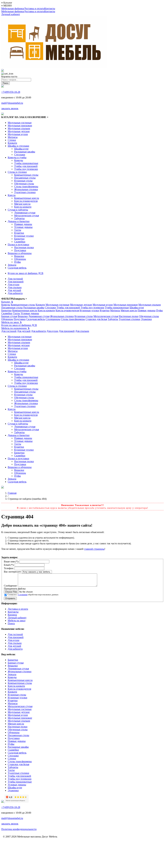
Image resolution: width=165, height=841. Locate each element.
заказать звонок (9, 108)
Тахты (17, 230)
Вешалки (19, 256)
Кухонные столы (23, 180)
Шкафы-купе (21, 148)
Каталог (7, 301)
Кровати (12, 143)
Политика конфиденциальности (19, 829)
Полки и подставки (18, 244)
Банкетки (19, 238)
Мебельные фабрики (12, 8)
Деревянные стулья (24, 212)
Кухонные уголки (24, 235)
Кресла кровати (22, 206)
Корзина (12, 614)
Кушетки (19, 233)
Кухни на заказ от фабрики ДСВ (25, 273)
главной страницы (94, 549)
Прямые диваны (23, 224)
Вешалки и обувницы (20, 253)
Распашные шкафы (24, 151)
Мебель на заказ (11, 322)
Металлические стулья (26, 215)
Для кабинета (15, 293)
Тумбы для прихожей (26, 166)
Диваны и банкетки (18, 221)
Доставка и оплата (34, 8)
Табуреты (19, 218)
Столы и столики (17, 172)
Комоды (18, 160)
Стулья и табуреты (18, 209)
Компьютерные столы (26, 174)
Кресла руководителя (26, 201)
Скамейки (19, 241)
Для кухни (13, 284)
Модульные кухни (18, 134)
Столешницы (53, 319)
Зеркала (12, 264)
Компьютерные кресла (26, 198)
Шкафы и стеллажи (18, 145)
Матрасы (13, 137)
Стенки (12, 140)
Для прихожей (16, 281)
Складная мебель (17, 267)
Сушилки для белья (96, 319)
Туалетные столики (25, 192)
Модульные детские (19, 131)
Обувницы (20, 259)
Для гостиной (15, 278)
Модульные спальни (19, 128)
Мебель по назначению (15, 328)
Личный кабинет (10, 14)
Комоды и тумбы (17, 157)
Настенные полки (24, 247)
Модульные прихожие (20, 125)
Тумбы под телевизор (26, 169)
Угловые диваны (23, 227)
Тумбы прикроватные (26, 163)
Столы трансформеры (26, 186)
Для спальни (15, 287)
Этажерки (146, 319)
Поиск (11, 623)
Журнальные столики (26, 189)
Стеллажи (19, 154)
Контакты (49, 8)
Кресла (11, 195)
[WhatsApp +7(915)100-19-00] (2, 70)
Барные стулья (9, 316)
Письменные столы (25, 177)
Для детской (14, 290)
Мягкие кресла (22, 204)
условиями (22, 595)
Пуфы (17, 262)
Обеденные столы (24, 183)
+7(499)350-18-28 (10, 92)
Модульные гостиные (20, 122)
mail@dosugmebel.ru (12, 103)
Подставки (20, 250)
